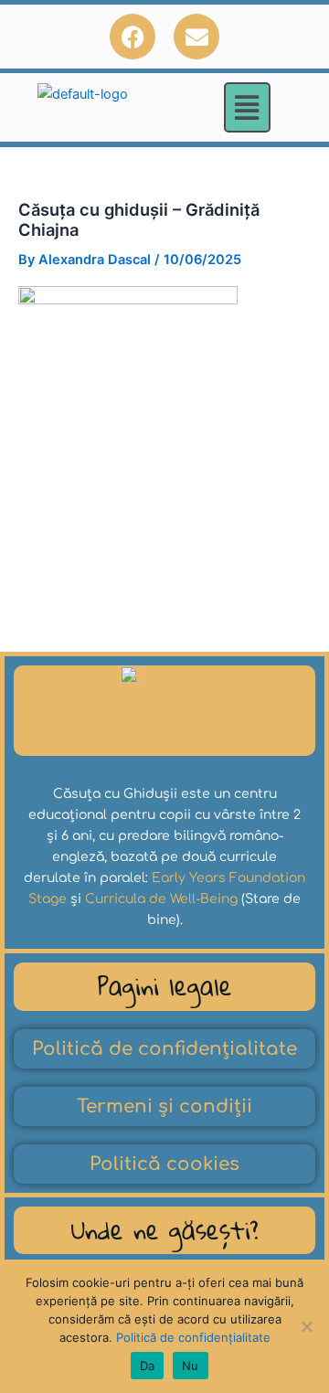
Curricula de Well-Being (161, 899)
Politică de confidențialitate (164, 1048)
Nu (190, 1365)
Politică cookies (164, 1164)
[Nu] (306, 1326)
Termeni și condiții (164, 1106)
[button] (247, 107)
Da (147, 1365)
